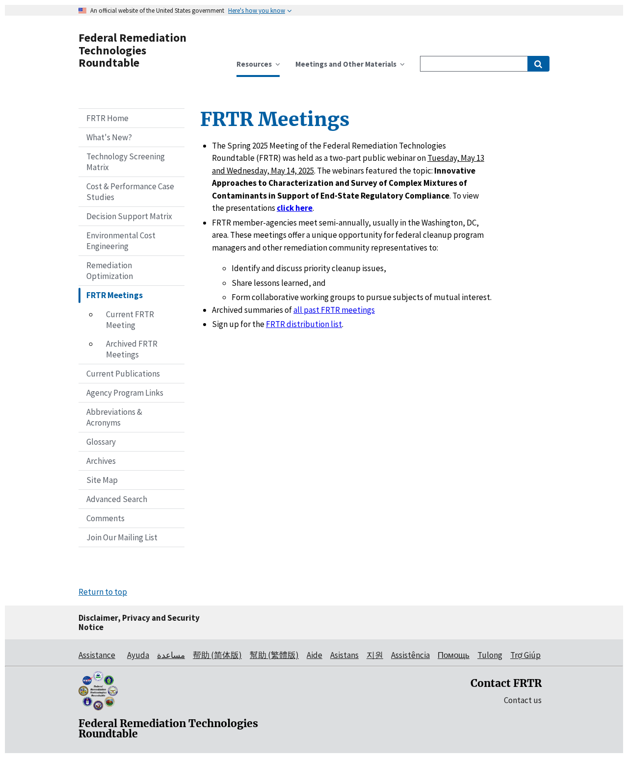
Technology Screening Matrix (125, 162)
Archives (101, 460)
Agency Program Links (124, 392)
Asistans (344, 655)
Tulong (489, 655)
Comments (105, 518)
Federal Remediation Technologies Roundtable (132, 50)
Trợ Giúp (525, 655)
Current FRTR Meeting (130, 319)
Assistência (410, 655)
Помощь (454, 655)
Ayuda (138, 655)
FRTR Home (107, 118)
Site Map (102, 480)
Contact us (523, 700)
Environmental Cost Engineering (121, 241)
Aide (314, 655)
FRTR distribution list (304, 324)
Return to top (102, 591)
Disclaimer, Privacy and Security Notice (139, 622)
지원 (374, 655)
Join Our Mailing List (121, 537)
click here (295, 207)
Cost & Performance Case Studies (130, 191)
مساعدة (171, 655)
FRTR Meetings (114, 295)
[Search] (538, 64)
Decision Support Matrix (129, 216)
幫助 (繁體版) (274, 655)
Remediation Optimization (109, 270)
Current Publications (123, 373)
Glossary (101, 441)
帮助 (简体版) (217, 655)
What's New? (109, 137)
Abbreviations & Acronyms (114, 417)
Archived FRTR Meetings (131, 349)
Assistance (96, 655)
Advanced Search (116, 499)
